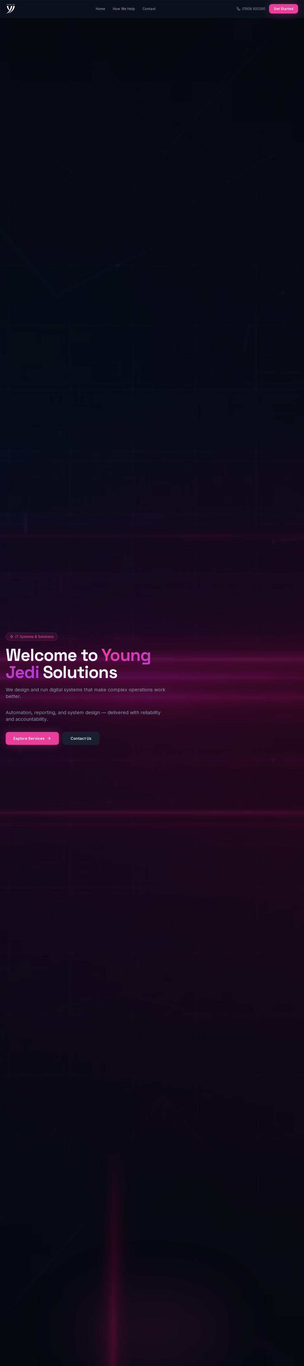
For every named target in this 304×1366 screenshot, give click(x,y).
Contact (149, 9)
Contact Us (81, 738)
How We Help (124, 9)
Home (100, 9)
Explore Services (29, 738)
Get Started (283, 9)
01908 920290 (253, 9)
